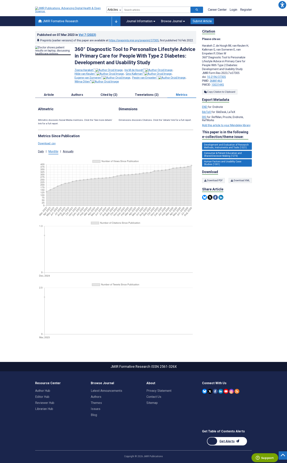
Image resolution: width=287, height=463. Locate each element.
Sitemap (152, 403)
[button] (282, 4)
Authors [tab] (77, 95)
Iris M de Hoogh (135, 70)
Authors (96, 397)
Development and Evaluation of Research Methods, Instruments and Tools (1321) (226, 146)
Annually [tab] (68, 151)
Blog (94, 415)
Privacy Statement (158, 391)
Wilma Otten (83, 81)
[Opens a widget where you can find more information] (264, 458)
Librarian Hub (44, 409)
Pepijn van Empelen (145, 77)
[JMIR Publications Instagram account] (231, 391)
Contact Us (153, 397)
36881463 (216, 80)
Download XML (241, 180)
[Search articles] (197, 10)
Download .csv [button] (47, 143)
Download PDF (215, 180)
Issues (95, 409)
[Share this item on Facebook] (215, 197)
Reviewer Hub (44, 403)
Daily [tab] (41, 151)
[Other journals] (116, 21)
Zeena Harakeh (85, 70)
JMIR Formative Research (60, 21)
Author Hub (42, 391)
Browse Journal (171, 21)
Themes (96, 403)
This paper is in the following (225, 134)
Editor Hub (42, 397)
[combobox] (156, 10)
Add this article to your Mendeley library (226, 125)
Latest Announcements (106, 391)
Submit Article (202, 21)
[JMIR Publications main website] (68, 10)
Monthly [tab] (53, 151)
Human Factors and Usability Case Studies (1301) (222, 163)
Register (246, 10)
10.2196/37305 (216, 76)
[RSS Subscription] (236, 391)
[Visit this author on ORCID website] (109, 70)
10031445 (217, 84)
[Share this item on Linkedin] (220, 197)
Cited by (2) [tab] (109, 95)
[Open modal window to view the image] (53, 54)
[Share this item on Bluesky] (204, 197)
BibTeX (206, 112)
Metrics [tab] (181, 95)
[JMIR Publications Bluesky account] (204, 391)
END (205, 106)
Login (233, 10)
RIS (204, 117)
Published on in (66, 35)
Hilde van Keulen (85, 73)
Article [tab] (49, 95)
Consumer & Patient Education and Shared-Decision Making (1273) (223, 154)
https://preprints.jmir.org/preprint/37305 (134, 40)
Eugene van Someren (88, 77)
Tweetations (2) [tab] (147, 95)
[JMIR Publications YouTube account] (226, 391)
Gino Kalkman (135, 73)
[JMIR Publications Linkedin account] (220, 391)
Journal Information (139, 21)
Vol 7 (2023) (87, 35)
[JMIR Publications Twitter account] (210, 391)
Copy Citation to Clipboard (221, 92)
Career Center (217, 10)
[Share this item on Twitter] (210, 197)
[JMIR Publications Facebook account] (215, 391)
